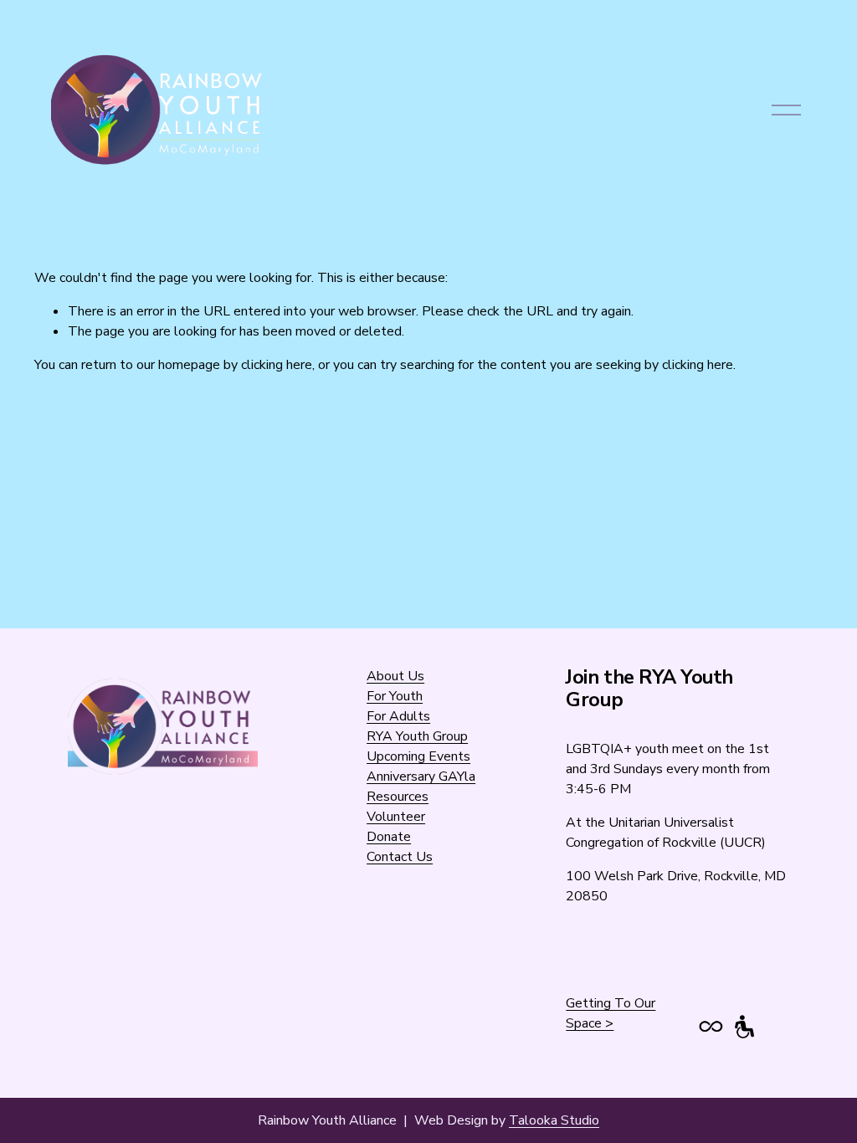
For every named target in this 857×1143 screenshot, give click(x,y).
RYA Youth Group (417, 736)
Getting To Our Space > (610, 1013)
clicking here (276, 365)
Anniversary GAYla (421, 776)
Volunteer (396, 816)
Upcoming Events (418, 756)
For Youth (395, 696)
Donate (389, 837)
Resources (397, 796)
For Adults (398, 716)
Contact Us (400, 857)
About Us (395, 676)
